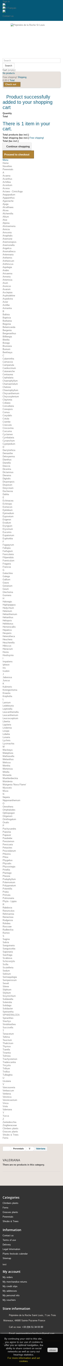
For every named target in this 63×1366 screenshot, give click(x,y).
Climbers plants (10, 1128)
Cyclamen (8, 434)
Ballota (6, 314)
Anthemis (7, 257)
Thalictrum (8, 1043)
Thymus (7, 1046)
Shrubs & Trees (11, 1134)
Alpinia (6, 223)
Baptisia (7, 317)
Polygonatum (9, 885)
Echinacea (8, 500)
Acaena (6, 175)
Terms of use (9, 1240)
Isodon (6, 671)
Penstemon (8, 841)
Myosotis (7, 787)
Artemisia (7, 279)
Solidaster (8, 1008)
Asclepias (8, 292)
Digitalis (7, 478)
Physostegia (9, 866)
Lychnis (6, 740)
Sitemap (7, 1258)
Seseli (6, 983)
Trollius (6, 1071)
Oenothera (8, 806)
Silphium (7, 989)
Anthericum (8, 261)
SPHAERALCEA (11, 1015)
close (52, 1350)
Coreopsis (8, 409)
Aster (5, 302)
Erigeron (7, 519)
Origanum (7, 816)
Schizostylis (9, 961)
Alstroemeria (9, 226)
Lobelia (6, 734)
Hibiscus (7, 645)
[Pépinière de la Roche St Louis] (31, 40)
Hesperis (7, 633)
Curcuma (7, 431)
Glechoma (8, 592)
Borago (6, 343)
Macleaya (7, 750)
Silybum (7, 992)
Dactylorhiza (9, 450)
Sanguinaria (9, 945)
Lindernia (7, 727)
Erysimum (8, 529)
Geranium (7, 586)
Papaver (7, 835)
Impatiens (8, 661)
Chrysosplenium (11, 396)
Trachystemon (10, 1059)
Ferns (5, 1138)
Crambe (6, 421)
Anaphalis (8, 235)
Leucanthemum (10, 715)
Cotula (6, 418)
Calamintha (8, 358)
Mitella (6, 772)
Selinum (7, 974)
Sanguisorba (9, 948)
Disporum (7, 485)
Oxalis (6, 822)
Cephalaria (8, 377)
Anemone (7, 238)
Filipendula (8, 557)
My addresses (10, 1291)
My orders (8, 1277)
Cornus (6, 412)
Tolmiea (6, 1056)
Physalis (7, 863)
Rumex (6, 933)
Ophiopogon (9, 813)
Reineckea (8, 917)
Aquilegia (7, 267)
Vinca (5, 1103)
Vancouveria (9, 1087)
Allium (6, 216)
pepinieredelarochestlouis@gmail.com (35, 1333)
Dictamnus (8, 472)
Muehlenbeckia (10, 778)
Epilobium (8, 510)
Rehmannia (8, 914)
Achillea (7, 182)
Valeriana (7, 1109)
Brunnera (7, 346)
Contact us (8, 16)
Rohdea (6, 923)
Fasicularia (8, 554)
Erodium (7, 522)
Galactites (8, 573)
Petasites (7, 847)
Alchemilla (8, 213)
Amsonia (7, 232)
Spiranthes (8, 1018)
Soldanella (8, 999)
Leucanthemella (11, 712)
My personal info (11, 1295)
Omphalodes (9, 809)
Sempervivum (10, 980)
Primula (6, 895)
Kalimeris (7, 686)
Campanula (8, 365)
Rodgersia (8, 920)
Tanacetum (8, 1033)
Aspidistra (8, 298)
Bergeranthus (9, 333)
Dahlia (6, 494)
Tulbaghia (7, 1074)
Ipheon (6, 664)
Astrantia (7, 308)
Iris (4, 668)
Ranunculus (9, 910)
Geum (6, 589)
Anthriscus (8, 264)
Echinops (7, 503)
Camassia (8, 362)
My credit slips (10, 1286)
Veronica (7, 1097)
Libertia (6, 721)
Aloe (5, 220)
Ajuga (5, 204)
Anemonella (9, 245)
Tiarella (6, 1049)
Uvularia (7, 1081)
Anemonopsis (9, 242)
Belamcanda (9, 327)
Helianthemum (10, 614)
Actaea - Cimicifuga (13, 191)
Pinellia (6, 869)
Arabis (6, 270)
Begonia (7, 324)
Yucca (6, 1115)
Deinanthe (8, 453)
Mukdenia (7, 781)
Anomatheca (9, 251)
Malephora (8, 753)
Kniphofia (7, 696)
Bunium (6, 349)
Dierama (7, 475)
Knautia (6, 693)
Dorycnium (8, 488)
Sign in (6, 1)
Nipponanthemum (11, 800)
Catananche (9, 371)
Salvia (6, 942)
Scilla (5, 964)
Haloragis (7, 601)
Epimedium (8, 513)
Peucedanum (9, 850)
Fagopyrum (8, 544)
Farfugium (8, 551)
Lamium (7, 702)
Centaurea (8, 374)
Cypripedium (9, 444)
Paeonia (7, 832)
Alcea (5, 210)
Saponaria (8, 951)
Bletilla (6, 339)
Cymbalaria (8, 437)
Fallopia (6, 548)
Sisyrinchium (9, 996)
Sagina (6, 939)
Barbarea (7, 321)
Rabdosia (7, 907)
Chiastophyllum (10, 390)
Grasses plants (10, 1131)
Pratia (6, 892)
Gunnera (7, 595)
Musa (5, 791)
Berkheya (7, 352)
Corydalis (7, 415)
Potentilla (7, 888)
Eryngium (7, 526)
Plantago (7, 873)
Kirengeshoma (10, 690)
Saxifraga (7, 955)
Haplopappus (9, 604)
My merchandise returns (15, 1281)
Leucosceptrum (10, 718)
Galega (6, 576)
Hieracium (8, 649)
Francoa (7, 567)
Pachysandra (9, 828)
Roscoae (7, 926)
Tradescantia (9, 1062)
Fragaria (7, 563)
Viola (5, 1106)
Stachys (7, 1021)
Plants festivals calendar (15, 1253)
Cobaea (6, 403)
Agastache (8, 201)
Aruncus (7, 286)
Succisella (8, 1027)
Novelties (7, 166)
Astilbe (6, 305)
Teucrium (7, 1040)
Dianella (7, 462)
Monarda (7, 775)
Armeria (6, 276)
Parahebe (7, 838)
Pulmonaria (8, 898)
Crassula (7, 425)
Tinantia (7, 1052)
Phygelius (8, 860)
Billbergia (7, 336)
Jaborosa (7, 677)
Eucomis (7, 532)
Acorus (6, 188)
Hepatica (7, 630)
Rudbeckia (8, 929)
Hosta (6, 652)
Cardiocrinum (9, 368)
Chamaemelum (10, 384)
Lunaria (6, 737)
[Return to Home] (6, 1149)
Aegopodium (9, 194)
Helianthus (8, 617)
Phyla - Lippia (9, 901)
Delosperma (9, 456)
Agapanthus (9, 197)
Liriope (6, 731)
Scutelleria (8, 967)
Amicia (6, 229)
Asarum (6, 289)
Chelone (7, 387)
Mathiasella (8, 756)
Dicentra (7, 469)
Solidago (7, 1005)
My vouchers (9, 1300)
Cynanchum (9, 440)
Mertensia (8, 768)
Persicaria (8, 844)
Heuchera (7, 639)
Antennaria (8, 254)
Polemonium (9, 882)
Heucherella (9, 642)
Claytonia (7, 399)
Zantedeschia (9, 1122)
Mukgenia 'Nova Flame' (14, 784)
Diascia (6, 466)
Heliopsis (7, 620)
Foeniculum (8, 560)
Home (6, 163)
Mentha (6, 765)
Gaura (6, 582)
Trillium (6, 1068)
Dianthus (7, 459)
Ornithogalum (9, 819)
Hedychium (8, 608)
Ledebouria (8, 705)
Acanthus (7, 179)
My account (11, 1271)
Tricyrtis (7, 1065)
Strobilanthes (9, 1024)
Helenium (7, 611)
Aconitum (7, 185)
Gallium (6, 579)
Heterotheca (9, 636)
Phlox (5, 857)
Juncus (6, 680)
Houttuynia (8, 655)
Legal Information (11, 1249)
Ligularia (7, 724)
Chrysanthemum (11, 393)
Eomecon (7, 507)
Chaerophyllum (10, 380)
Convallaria (8, 406)
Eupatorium (8, 535)
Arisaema (7, 273)
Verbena (7, 1093)
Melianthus (8, 759)
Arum (5, 283)
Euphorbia (8, 538)
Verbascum (8, 1090)
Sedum (6, 970)
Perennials (8, 169)
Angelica (7, 248)
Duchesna (8, 491)
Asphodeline (9, 295)
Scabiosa (7, 958)
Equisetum (8, 516)
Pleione (6, 876)
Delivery (7, 1244)
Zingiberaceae (10, 1125)
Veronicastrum (10, 1100)
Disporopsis (9, 481)
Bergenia (7, 330)
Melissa (6, 762)
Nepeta (6, 797)
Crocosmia (8, 428)
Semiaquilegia (10, 977)
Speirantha (8, 1011)
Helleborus (8, 623)
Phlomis (7, 854)
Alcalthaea (8, 207)
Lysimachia (8, 743)
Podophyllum (9, 879)
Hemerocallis (9, 627)
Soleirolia (7, 1002)
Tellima (6, 1037)
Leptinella (7, 709)
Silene (6, 986)
